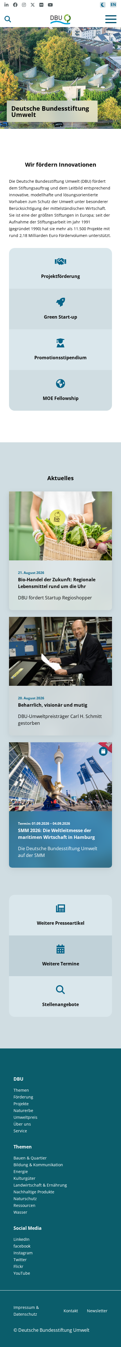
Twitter (20, 1259)
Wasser (20, 1212)
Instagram (23, 1252)
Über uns (22, 1124)
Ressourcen (24, 1205)
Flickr (18, 1266)
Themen (21, 1090)
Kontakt (71, 1310)
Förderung (23, 1097)
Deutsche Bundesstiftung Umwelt (53, 1330)
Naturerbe (23, 1110)
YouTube (22, 1273)
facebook (22, 1246)
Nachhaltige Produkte (34, 1191)
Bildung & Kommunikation (38, 1164)
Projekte (21, 1103)
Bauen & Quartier (30, 1158)
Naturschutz (25, 1198)
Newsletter (97, 1310)
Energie (21, 1171)
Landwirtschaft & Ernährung (40, 1185)
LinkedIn (22, 1239)
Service (20, 1130)
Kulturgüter (24, 1178)
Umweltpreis (25, 1117)
